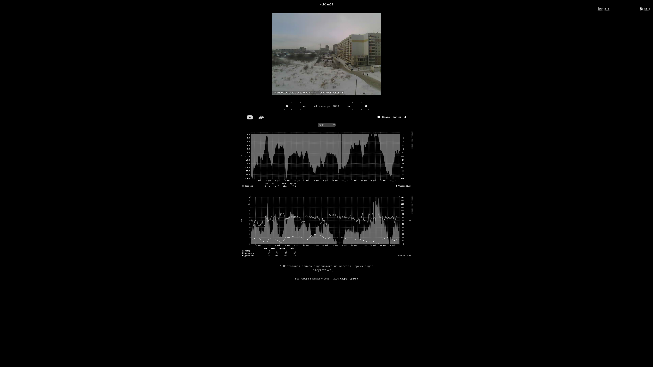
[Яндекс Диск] (261, 118)
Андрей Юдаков (349, 278)
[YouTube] (250, 118)
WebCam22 (326, 4)
